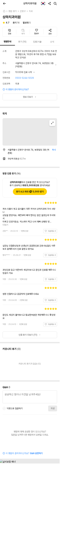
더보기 (53, 215)
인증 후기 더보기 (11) (28, 325)
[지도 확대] (52, 123)
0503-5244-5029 (24, 78)
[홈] (4, 11)
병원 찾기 (12, 11)
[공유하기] (49, 3)
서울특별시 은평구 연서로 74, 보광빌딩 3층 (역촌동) (34, 65)
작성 (53, 399)
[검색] (55, 3)
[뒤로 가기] (4, 3)
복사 (54, 149)
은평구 (23, 11)
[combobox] (43, 3)
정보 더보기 (28, 97)
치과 (31, 11)
